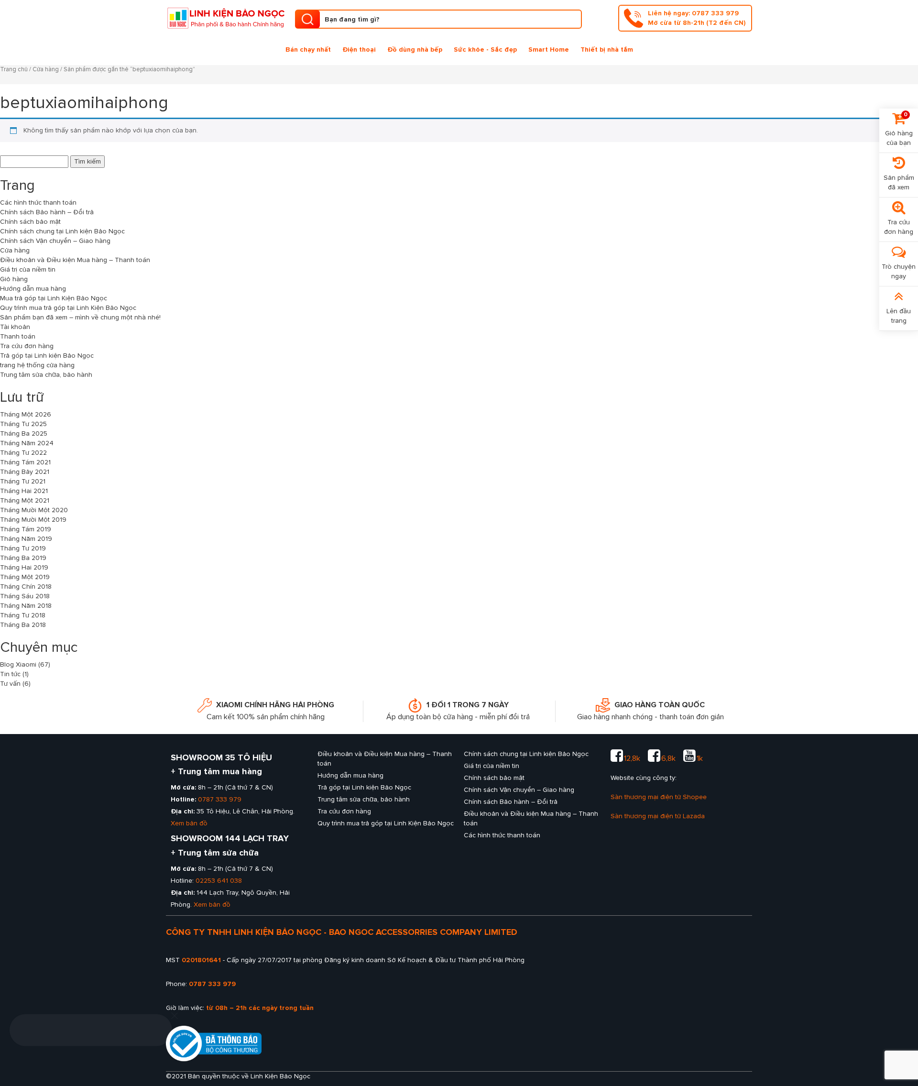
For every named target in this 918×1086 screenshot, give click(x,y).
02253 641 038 (219, 881)
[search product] (307, 19)
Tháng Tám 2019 (25, 529)
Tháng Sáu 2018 (25, 596)
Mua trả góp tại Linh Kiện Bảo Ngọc (53, 298)
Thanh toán (17, 336)
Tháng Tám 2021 (25, 462)
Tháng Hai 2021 (24, 491)
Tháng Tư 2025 (23, 424)
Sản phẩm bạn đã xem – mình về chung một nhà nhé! (80, 317)
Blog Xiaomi (18, 664)
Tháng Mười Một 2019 (33, 520)
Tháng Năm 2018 (26, 606)
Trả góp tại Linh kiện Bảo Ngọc (47, 355)
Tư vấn (10, 684)
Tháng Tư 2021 (22, 481)
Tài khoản (15, 327)
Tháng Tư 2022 (23, 453)
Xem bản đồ (189, 823)
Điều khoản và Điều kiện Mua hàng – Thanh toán (75, 260)
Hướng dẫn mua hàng (33, 289)
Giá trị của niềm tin (27, 269)
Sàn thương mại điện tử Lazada (658, 816)
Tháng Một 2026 (25, 414)
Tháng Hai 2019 (24, 567)
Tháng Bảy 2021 (24, 472)
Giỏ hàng (14, 279)
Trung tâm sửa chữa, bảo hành (46, 375)
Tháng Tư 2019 (23, 548)
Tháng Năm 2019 (26, 539)
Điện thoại (359, 49)
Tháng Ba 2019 (23, 558)
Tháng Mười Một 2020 (34, 510)
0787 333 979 (219, 799)
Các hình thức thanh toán (38, 202)
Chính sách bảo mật (30, 222)
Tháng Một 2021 (24, 500)
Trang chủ (14, 69)
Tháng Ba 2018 (23, 625)
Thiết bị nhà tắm (606, 49)
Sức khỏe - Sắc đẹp (485, 49)
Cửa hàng (46, 69)
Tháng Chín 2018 (26, 586)
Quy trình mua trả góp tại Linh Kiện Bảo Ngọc (68, 308)
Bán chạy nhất (308, 49)
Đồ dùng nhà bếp (414, 49)
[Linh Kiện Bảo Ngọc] (225, 17)
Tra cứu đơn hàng (27, 346)
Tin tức (10, 674)
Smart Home (548, 49)
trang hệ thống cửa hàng (37, 365)
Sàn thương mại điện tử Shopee (659, 797)
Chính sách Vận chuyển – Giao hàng (55, 241)
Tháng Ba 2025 (23, 433)
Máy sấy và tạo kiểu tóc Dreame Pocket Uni (89, 1051)
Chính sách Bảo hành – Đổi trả (47, 212)
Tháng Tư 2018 (22, 615)
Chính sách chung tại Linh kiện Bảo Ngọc (62, 231)
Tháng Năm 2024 (27, 443)
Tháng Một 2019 (25, 577)
